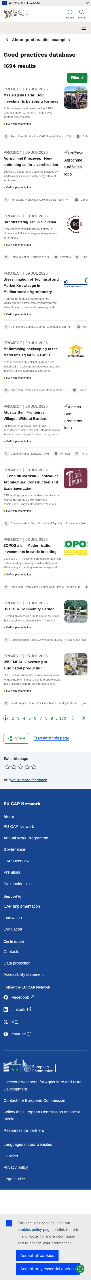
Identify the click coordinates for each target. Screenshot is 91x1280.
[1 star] (7, 767)
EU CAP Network (19, 826)
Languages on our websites (28, 1144)
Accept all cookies (37, 1255)
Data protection (17, 963)
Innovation (13, 917)
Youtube (21, 1034)
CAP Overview (16, 861)
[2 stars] (10, 767)
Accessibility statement (24, 974)
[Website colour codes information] (80, 1268)
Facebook (23, 997)
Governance (14, 849)
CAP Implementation (22, 906)
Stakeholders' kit (18, 884)
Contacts (11, 951)
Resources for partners (24, 1130)
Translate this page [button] (51, 738)
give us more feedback (28, 780)
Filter (75, 78)
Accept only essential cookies (48, 1268)
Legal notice (14, 1179)
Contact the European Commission (34, 1100)
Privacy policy (16, 1167)
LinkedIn (21, 1009)
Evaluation (13, 929)
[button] (16, 738)
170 (63, 718)
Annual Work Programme (26, 838)
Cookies (11, 1156)
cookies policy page (34, 1229)
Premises (12, 872)
